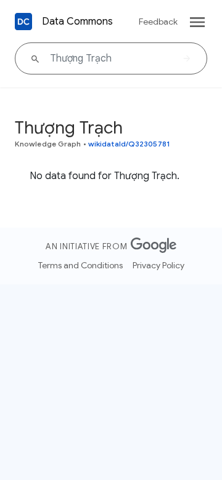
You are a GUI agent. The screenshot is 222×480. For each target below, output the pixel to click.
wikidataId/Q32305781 (129, 143)
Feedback (158, 21)
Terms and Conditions (80, 265)
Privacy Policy (158, 265)
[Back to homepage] (23, 21)
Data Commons (77, 21)
